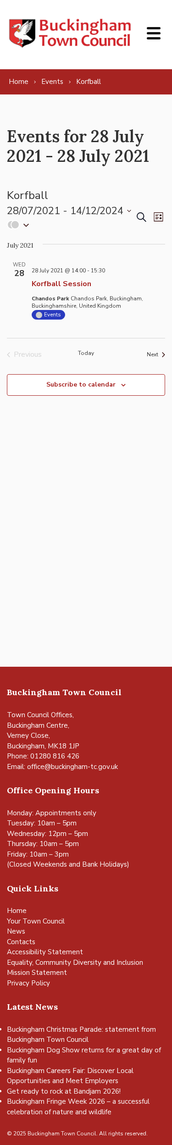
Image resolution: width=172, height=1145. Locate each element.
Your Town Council (36, 921)
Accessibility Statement (45, 952)
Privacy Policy (28, 983)
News (16, 931)
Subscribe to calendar (81, 384)
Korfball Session (61, 284)
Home (17, 910)
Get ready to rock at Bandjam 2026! (64, 1091)
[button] (71, 225)
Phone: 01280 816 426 (43, 756)
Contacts (21, 941)
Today (86, 353)
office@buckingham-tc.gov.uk (72, 766)
